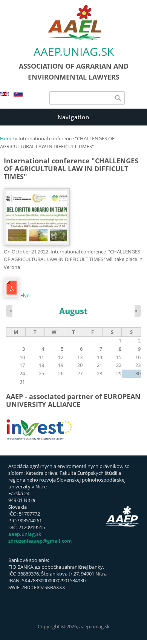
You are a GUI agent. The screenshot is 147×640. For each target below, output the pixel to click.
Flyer (25, 295)
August (73, 310)
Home (7, 138)
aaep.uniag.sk (74, 51)
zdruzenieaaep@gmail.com (40, 540)
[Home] (73, 38)
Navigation (73, 117)
